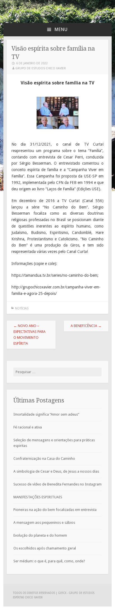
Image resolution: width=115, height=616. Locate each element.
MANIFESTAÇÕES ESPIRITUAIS (37, 497)
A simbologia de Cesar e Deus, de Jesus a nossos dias (56, 471)
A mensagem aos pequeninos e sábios (44, 522)
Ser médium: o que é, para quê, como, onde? (49, 561)
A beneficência (86, 326)
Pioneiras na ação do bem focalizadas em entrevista (55, 510)
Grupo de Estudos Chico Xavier (40, 68)
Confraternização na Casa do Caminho (44, 458)
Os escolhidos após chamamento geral (44, 548)
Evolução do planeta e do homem (40, 535)
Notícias (21, 308)
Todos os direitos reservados (34, 592)
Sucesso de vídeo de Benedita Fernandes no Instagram (57, 484)
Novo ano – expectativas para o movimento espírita (29, 334)
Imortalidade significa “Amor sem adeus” (46, 414)
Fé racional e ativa (27, 427)
